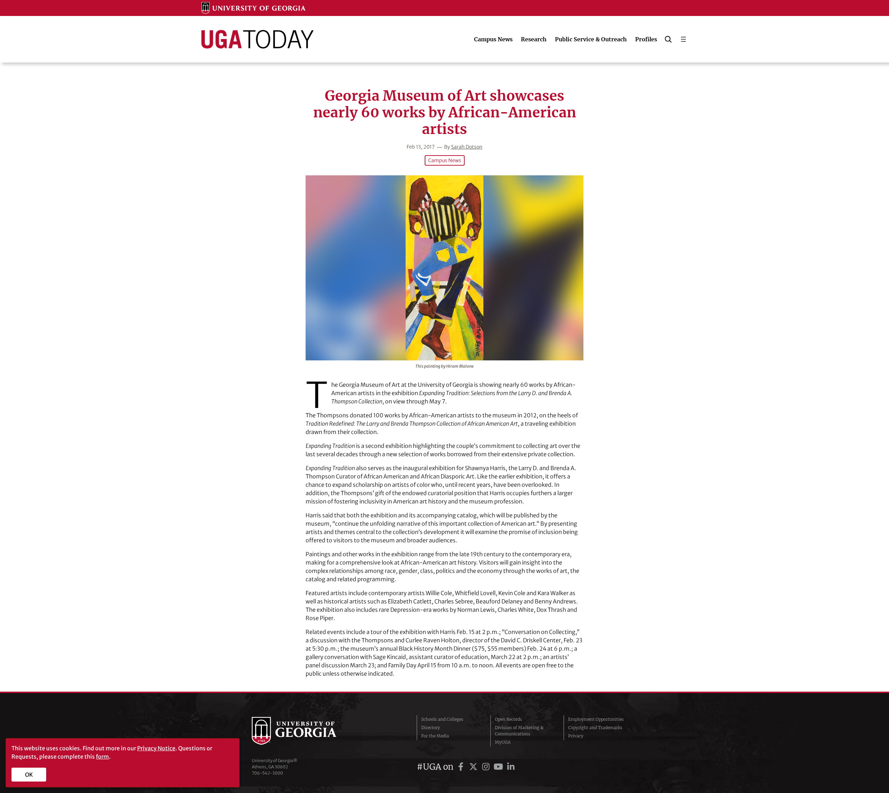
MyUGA (502, 742)
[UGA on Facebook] (462, 766)
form (102, 756)
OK (29, 774)
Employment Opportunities (596, 719)
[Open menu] (683, 39)
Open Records (508, 719)
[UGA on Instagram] (487, 766)
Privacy (575, 735)
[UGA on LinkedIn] (511, 766)
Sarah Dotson (466, 147)
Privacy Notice (156, 748)
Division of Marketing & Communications (519, 730)
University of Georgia (304, 731)
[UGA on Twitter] (474, 766)
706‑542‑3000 (267, 773)
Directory (430, 727)
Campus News (444, 160)
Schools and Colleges (442, 719)
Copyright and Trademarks (595, 727)
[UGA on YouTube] (499, 766)
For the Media (435, 735)
